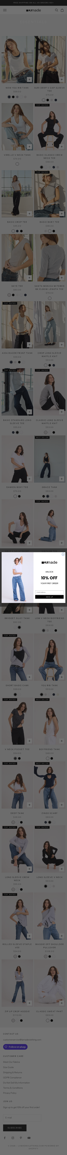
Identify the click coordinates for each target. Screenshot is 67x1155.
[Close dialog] (63, 554)
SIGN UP (49, 597)
